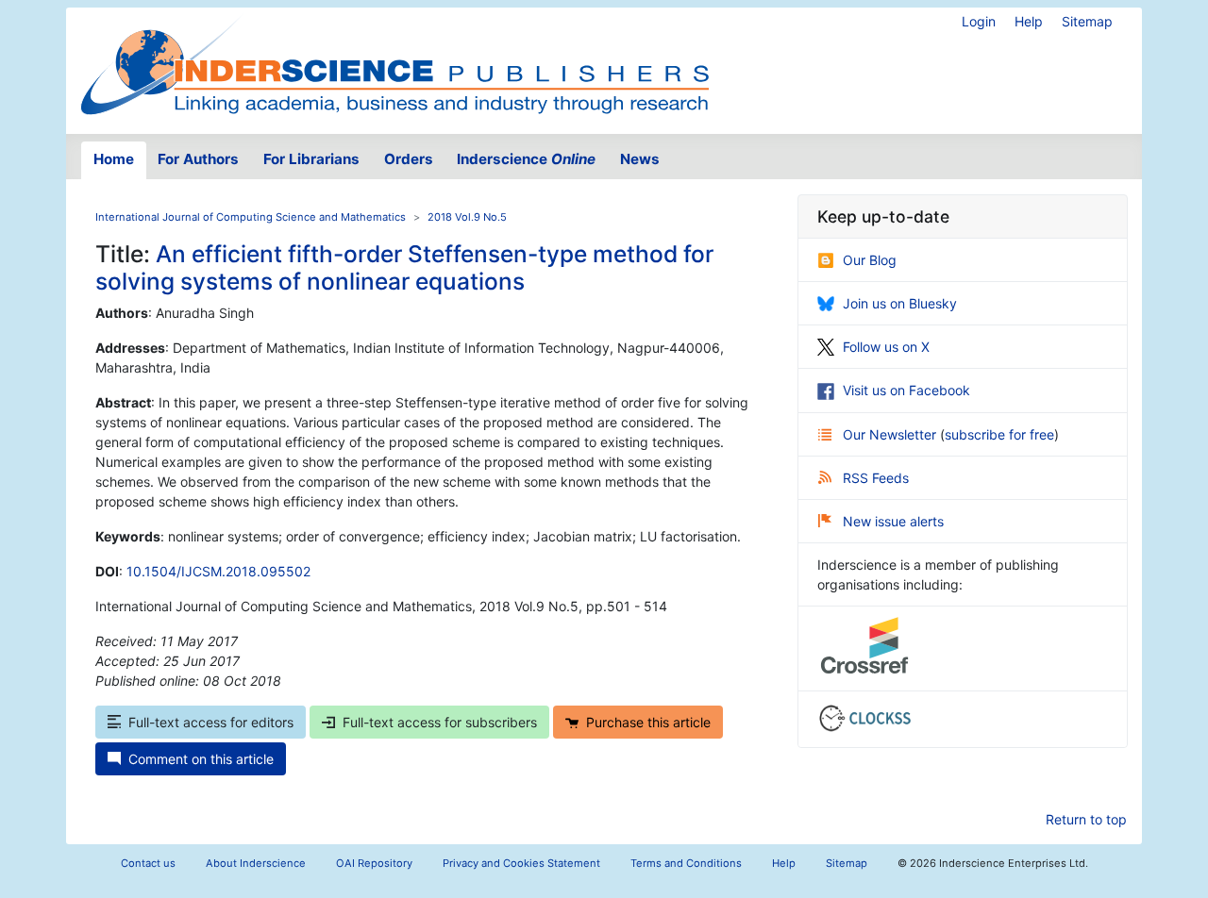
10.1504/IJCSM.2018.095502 (218, 571)
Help (1029, 21)
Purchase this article (648, 722)
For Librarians (311, 159)
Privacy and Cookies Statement (521, 863)
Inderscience (526, 159)
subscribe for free (999, 434)
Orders (408, 159)
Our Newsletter (891, 434)
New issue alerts (893, 521)
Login (979, 21)
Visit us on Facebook (906, 390)
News (640, 159)
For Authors (198, 159)
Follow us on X (886, 347)
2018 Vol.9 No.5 (467, 217)
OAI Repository (374, 863)
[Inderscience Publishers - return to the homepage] (394, 63)
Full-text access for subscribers (440, 722)
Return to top (1086, 819)
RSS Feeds (876, 478)
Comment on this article (201, 759)
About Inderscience (256, 863)
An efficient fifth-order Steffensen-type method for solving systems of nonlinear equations (404, 267)
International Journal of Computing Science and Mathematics (250, 217)
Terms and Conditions (686, 863)
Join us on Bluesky (900, 303)
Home (113, 159)
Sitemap (1087, 21)
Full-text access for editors (211, 722)
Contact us (148, 863)
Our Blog (870, 260)
